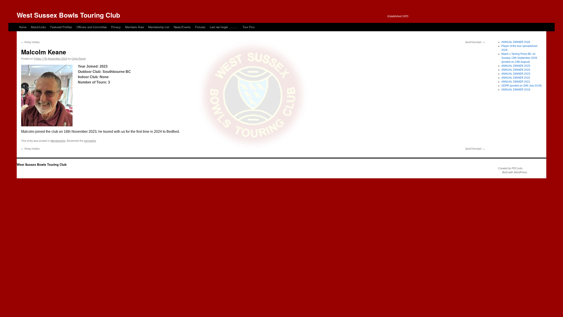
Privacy (116, 27)
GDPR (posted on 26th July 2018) (521, 85)
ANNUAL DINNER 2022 (515, 77)
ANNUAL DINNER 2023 (515, 73)
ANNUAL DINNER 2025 (515, 65)
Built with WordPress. (515, 172)
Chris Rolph (78, 58)
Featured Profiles (61, 27)
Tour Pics (249, 27)
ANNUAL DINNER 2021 (515, 81)
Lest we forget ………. (224, 27)
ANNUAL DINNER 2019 (515, 89)
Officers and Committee (92, 27)
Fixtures (200, 27)
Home (22, 27)
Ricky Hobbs (30, 42)
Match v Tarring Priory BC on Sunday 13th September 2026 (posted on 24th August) (519, 57)
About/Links (38, 27)
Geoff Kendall (475, 42)
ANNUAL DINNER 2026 (515, 42)
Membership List (158, 27)
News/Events (182, 27)
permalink (90, 140)
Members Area (134, 27)
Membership (58, 140)
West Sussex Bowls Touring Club (68, 15)
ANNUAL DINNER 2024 (515, 69)
